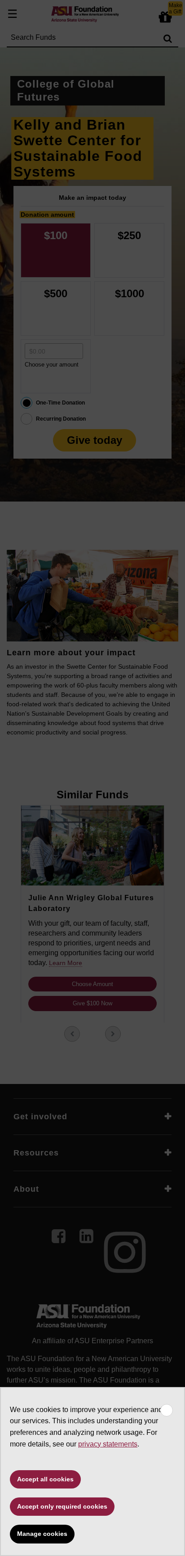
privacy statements (107, 1444)
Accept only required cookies (62, 1506)
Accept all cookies (45, 1479)
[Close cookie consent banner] (166, 1410)
